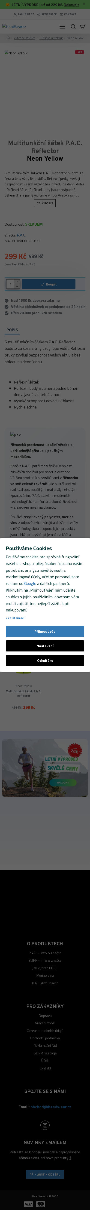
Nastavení (45, 646)
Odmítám (45, 660)
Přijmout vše (45, 631)
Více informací (15, 618)
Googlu (30, 583)
